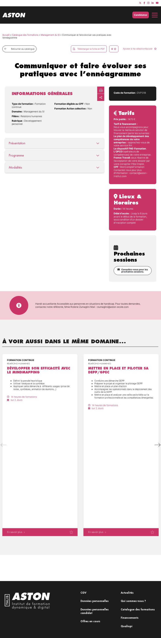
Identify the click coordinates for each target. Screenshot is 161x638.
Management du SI (50, 35)
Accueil (6, 35)
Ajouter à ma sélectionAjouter (138, 48)
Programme (16, 155)
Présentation (17, 143)
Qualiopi (126, 626)
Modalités (15, 167)
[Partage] (100, 97)
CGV (83, 592)
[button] (157, 445)
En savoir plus (14, 532)
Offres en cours (90, 621)
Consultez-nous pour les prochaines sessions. (134, 270)
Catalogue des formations (25, 35)
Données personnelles (94, 601)
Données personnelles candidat (94, 611)
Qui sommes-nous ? (133, 601)
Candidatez (140, 14)
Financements (129, 617)
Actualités (127, 592)
